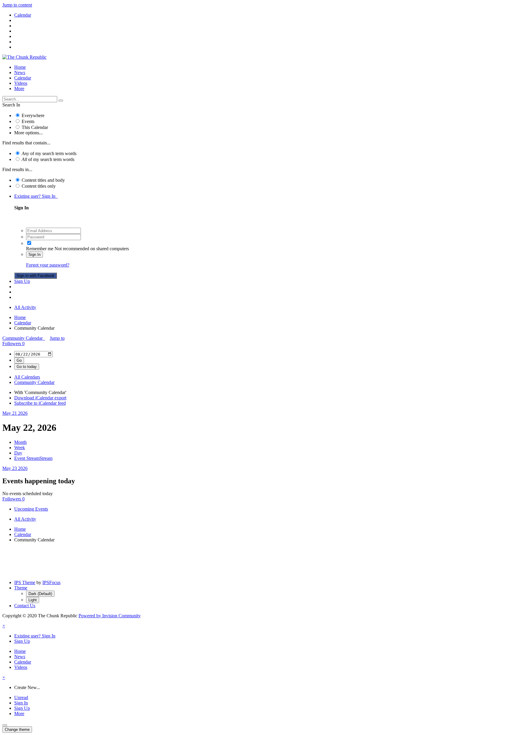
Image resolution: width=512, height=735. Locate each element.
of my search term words (49, 153)
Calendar (22, 77)
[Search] (60, 100)
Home (20, 67)
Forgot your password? (47, 264)
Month (20, 442)
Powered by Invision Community (110, 615)
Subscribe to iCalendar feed (40, 403)
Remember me (39, 248)
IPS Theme (24, 582)
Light (32, 600)
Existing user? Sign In (36, 196)
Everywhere (33, 115)
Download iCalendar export (40, 397)
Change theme (17, 729)
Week (19, 447)
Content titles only (39, 186)
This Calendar (35, 127)
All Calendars (27, 377)
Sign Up (22, 281)
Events (28, 121)
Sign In (34, 254)
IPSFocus (51, 582)
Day (18, 452)
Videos (20, 83)
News (19, 72)
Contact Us (24, 605)
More (19, 88)
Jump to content (17, 4)
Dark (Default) (40, 593)
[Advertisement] (256, 560)
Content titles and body (43, 180)
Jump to (57, 338)
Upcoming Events (31, 508)
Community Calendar (23, 338)
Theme (20, 587)
